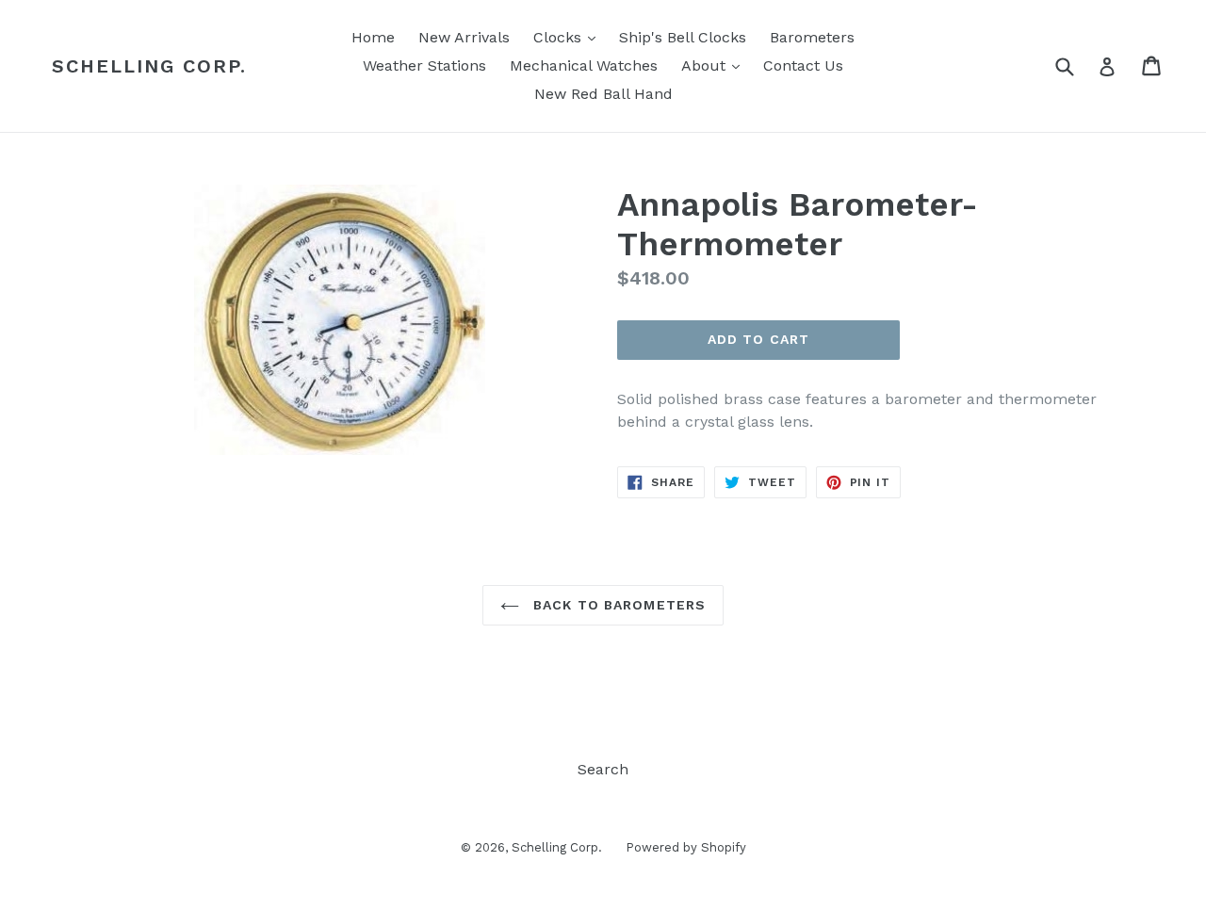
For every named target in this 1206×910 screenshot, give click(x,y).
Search (603, 769)
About (715, 65)
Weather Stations (424, 65)
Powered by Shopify (686, 847)
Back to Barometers (617, 604)
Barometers (812, 37)
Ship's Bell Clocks (682, 37)
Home (373, 37)
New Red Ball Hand (603, 94)
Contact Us (803, 65)
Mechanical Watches (584, 65)
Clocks (569, 36)
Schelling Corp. (149, 66)
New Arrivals (464, 37)
